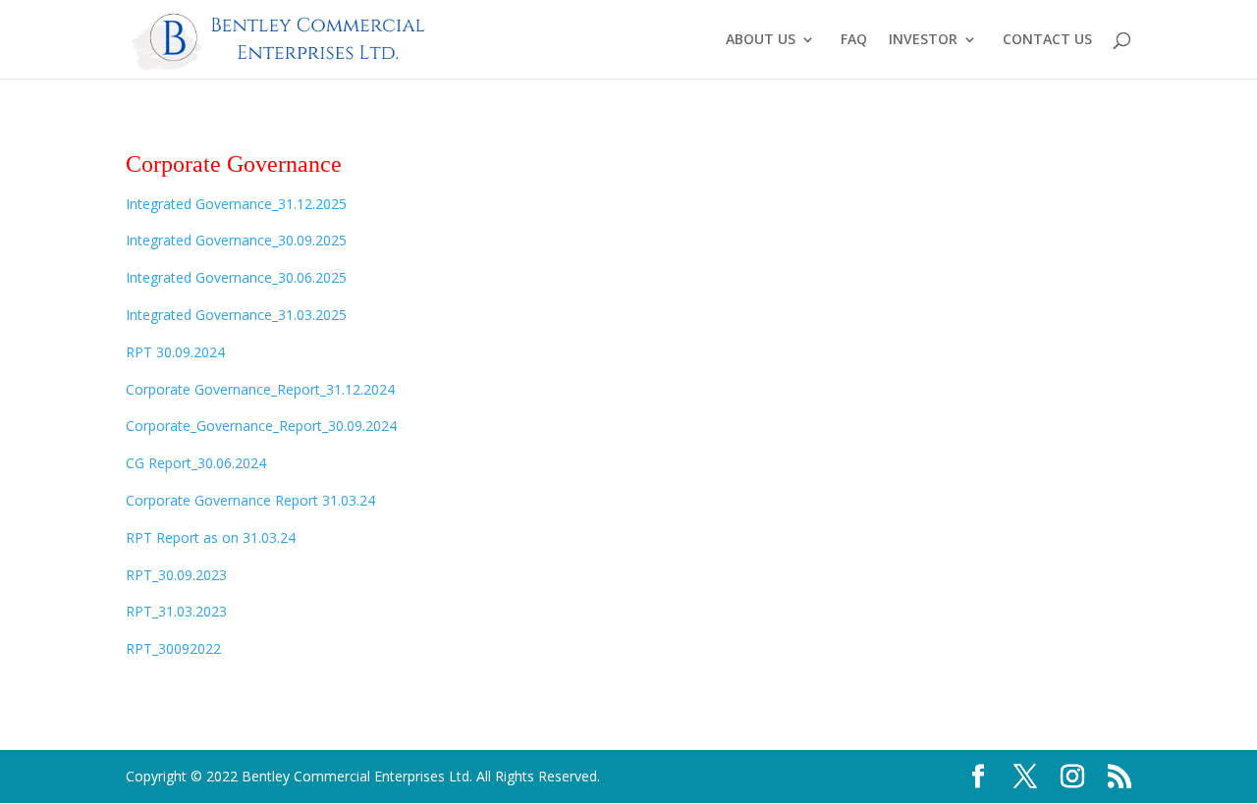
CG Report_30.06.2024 (196, 463)
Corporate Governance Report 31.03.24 (250, 500)
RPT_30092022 (173, 648)
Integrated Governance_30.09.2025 (236, 240)
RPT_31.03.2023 (176, 611)
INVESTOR (923, 40)
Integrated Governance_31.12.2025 (236, 203)
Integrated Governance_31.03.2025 (236, 314)
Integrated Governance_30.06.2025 (236, 277)
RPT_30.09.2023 (176, 574)
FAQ (854, 40)
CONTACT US (1047, 40)
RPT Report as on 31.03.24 (211, 537)
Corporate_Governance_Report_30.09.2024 (261, 425)
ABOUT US (760, 40)
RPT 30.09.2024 (175, 352)
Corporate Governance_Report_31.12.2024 (260, 389)
